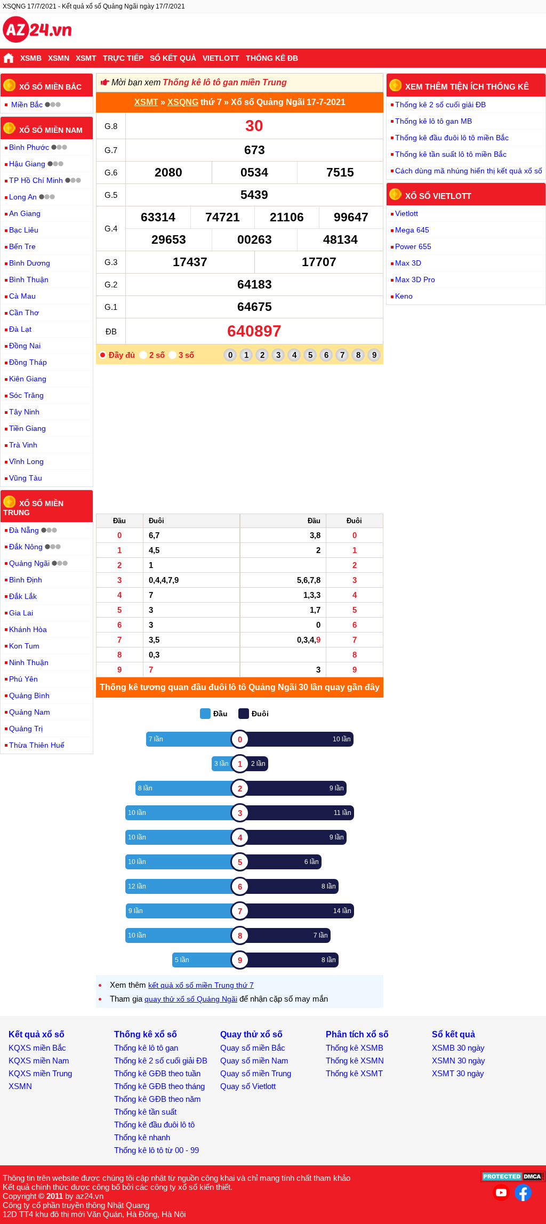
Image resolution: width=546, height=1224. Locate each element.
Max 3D (408, 263)
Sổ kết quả (173, 58)
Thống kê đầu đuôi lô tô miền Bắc (452, 137)
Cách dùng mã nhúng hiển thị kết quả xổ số (468, 170)
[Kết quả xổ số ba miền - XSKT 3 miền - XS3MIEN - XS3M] (37, 31)
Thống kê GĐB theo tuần (157, 1073)
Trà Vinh (23, 445)
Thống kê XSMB (354, 1047)
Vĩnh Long (26, 461)
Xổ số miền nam (51, 129)
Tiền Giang (27, 428)
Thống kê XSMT (354, 1073)
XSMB (31, 58)
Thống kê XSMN (355, 1060)
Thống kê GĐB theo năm (157, 1098)
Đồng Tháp (28, 362)
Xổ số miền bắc (50, 87)
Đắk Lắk (23, 596)
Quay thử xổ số (251, 1034)
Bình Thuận (29, 279)
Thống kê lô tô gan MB (433, 121)
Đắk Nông (26, 546)
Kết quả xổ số (37, 1034)
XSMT (86, 58)
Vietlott (221, 58)
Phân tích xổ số (357, 1034)
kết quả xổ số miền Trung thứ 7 (201, 985)
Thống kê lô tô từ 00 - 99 (156, 1150)
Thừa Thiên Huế (37, 745)
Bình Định (25, 579)
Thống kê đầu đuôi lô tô (154, 1124)
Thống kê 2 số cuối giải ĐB (440, 104)
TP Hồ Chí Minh (36, 180)
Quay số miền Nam (254, 1060)
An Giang (25, 213)
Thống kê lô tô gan (146, 1047)
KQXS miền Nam (39, 1060)
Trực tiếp (123, 58)
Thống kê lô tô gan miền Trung (225, 82)
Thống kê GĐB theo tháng (159, 1086)
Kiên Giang (27, 378)
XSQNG (182, 102)
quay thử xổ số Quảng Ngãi (190, 999)
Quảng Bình (29, 695)
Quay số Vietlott (248, 1086)
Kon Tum (24, 646)
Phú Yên (23, 679)
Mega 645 (412, 230)
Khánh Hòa (28, 629)
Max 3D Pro (415, 279)
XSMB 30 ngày (458, 1047)
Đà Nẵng (24, 530)
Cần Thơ (24, 312)
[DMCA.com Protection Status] (513, 1179)
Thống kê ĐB (272, 58)
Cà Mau (22, 296)
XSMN (58, 58)
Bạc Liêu (23, 230)
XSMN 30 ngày (458, 1060)
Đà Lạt (20, 329)
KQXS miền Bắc (37, 1047)
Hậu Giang (27, 163)
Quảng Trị (26, 728)
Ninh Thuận (29, 662)
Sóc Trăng (26, 395)
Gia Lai (21, 613)
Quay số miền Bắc (252, 1047)
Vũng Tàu (25, 478)
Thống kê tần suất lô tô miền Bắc (451, 154)
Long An (23, 197)
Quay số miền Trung (255, 1073)
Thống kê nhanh (142, 1137)
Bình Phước (29, 147)
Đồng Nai (25, 345)
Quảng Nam (29, 712)
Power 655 (413, 246)
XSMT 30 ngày (458, 1073)
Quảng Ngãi (29, 563)
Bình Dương (29, 263)
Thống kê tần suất (145, 1111)
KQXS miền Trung (40, 1073)
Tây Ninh (24, 411)
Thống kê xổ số (145, 1034)
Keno (404, 296)
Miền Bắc (27, 104)
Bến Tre (22, 246)
